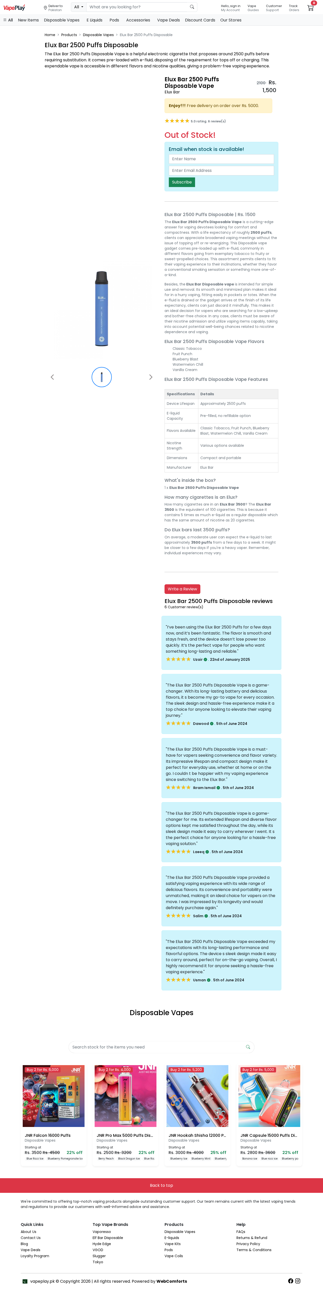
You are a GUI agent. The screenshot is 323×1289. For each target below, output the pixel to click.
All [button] (10, 20)
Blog (24, 1243)
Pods (169, 1249)
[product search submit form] (192, 7)
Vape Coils (174, 1255)
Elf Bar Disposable (108, 1237)
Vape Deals (168, 20)
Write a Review (182, 589)
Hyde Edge (102, 1243)
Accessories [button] (138, 20)
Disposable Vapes (98, 34)
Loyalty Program (35, 1255)
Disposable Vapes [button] (62, 20)
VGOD (98, 1249)
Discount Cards (200, 20)
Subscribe (182, 182)
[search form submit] (248, 1047)
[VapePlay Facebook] (291, 1281)
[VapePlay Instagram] (298, 1281)
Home (50, 34)
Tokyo (98, 1262)
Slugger (99, 1255)
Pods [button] (115, 20)
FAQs (240, 1231)
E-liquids (172, 1237)
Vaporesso (102, 1231)
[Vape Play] (14, 7)
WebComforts (171, 1281)
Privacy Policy (248, 1243)
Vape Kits (173, 1243)
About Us (28, 1231)
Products (69, 34)
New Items (28, 20)
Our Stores (230, 20)
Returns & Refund (251, 1237)
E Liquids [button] (95, 20)
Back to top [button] (161, 1185)
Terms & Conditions (254, 1249)
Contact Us (31, 1237)
